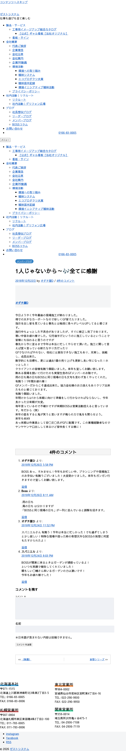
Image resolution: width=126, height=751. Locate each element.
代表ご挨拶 (19, 46)
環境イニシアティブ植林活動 (36, 87)
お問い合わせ (14, 128)
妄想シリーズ (97, 659)
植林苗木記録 (26, 83)
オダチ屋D (47, 281)
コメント (20, 596)
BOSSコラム (20, 124)
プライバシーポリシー (26, 91)
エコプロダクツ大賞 (30, 79)
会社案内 (17, 58)
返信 (24, 487)
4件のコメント (66, 281)
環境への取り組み (29, 71)
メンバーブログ (22, 120)
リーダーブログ (22, 116)
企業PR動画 (19, 62)
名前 (18, 623)
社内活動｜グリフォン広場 (28, 104)
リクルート (19, 99)
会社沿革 (17, 54)
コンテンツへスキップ (14, 2)
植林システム (26, 75)
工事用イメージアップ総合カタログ (34, 29)
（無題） (26, 659)
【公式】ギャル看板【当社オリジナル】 (43, 33)
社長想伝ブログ (22, 112)
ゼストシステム (9, 14)
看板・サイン (20, 37)
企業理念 (17, 50)
